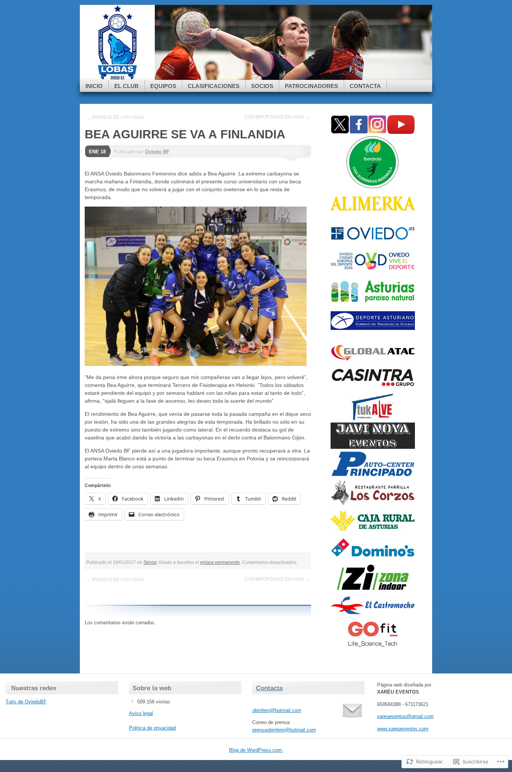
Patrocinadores (311, 86)
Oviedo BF (157, 151)
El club (126, 86)
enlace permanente (220, 562)
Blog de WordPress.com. (256, 750)
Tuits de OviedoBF (26, 702)
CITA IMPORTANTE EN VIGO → (277, 117)
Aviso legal (141, 713)
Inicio (94, 86)
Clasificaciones (214, 86)
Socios (262, 86)
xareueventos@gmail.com (405, 716)
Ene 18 (97, 151)
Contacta (365, 86)
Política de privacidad (152, 728)
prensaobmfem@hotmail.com (284, 730)
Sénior (150, 562)
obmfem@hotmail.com (276, 710)
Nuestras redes (33, 688)
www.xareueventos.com (402, 729)
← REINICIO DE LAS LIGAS (115, 117)
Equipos (163, 86)
